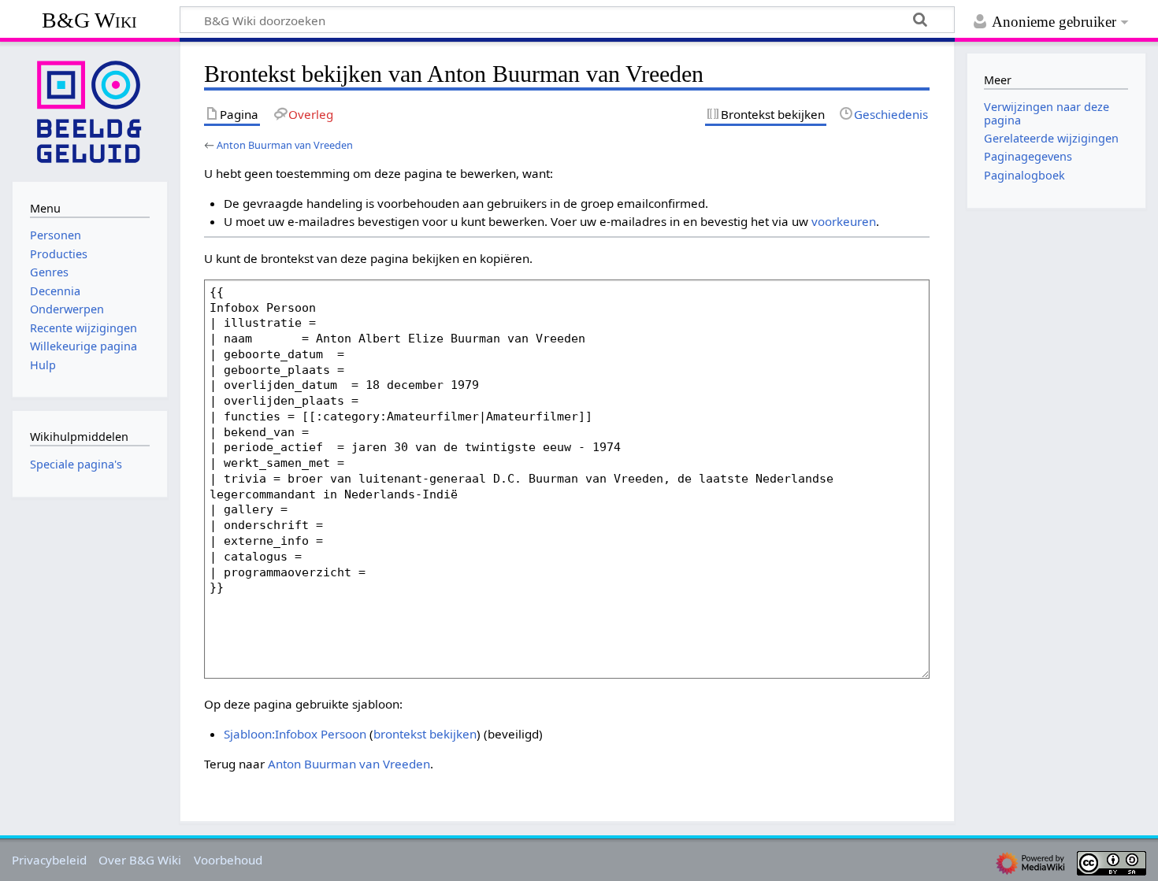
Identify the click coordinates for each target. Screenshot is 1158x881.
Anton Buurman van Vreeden (285, 145)
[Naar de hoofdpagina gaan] (90, 110)
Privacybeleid (49, 860)
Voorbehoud (228, 860)
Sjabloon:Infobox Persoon (295, 734)
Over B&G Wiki (139, 860)
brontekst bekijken (425, 734)
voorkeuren (843, 221)
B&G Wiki (89, 20)
